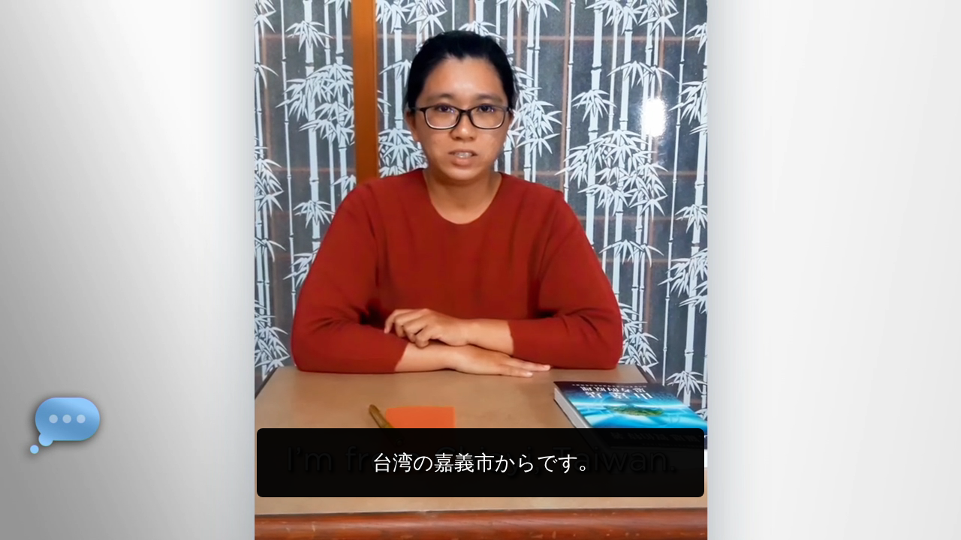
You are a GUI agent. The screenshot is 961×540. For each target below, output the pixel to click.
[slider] (510, 525)
